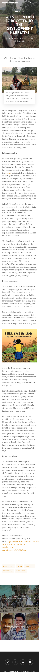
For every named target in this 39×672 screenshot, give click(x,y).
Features (19, 11)
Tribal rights (20, 571)
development (8, 566)
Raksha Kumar (13, 38)
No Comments (20, 41)
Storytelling (7, 571)
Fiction (19, 566)
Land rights (29, 566)
